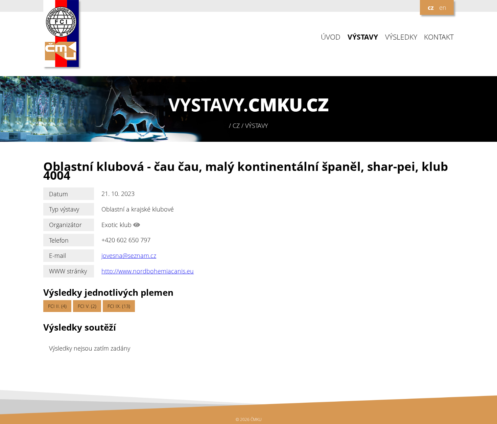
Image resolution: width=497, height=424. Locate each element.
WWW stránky (68, 271)
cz (431, 7)
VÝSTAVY (363, 37)
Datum (58, 194)
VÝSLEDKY (401, 37)
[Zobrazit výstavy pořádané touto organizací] (136, 225)
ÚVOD (330, 37)
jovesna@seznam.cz (128, 255)
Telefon (59, 240)
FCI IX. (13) (119, 306)
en (442, 7)
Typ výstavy (64, 209)
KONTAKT (439, 37)
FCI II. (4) (57, 306)
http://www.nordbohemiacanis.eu (147, 271)
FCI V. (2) (87, 306)
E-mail (57, 255)
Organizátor (65, 225)
